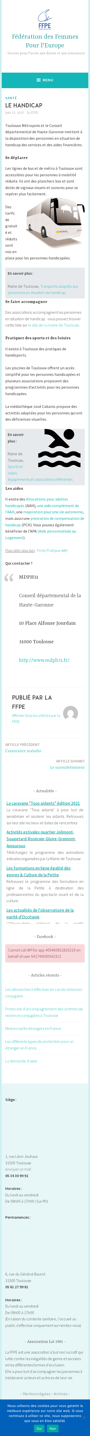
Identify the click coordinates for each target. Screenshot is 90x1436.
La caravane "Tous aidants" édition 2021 (43, 803)
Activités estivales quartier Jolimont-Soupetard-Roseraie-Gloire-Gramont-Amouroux (41, 838)
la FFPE (32, 113)
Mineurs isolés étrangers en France (33, 1028)
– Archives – (60, 1393)
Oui (39, 1428)
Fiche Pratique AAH (52, 550)
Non (53, 1428)
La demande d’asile (21, 1060)
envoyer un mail (18, 1169)
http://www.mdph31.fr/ (44, 660)
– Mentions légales (35, 1393)
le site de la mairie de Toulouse (53, 325)
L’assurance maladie (23, 747)
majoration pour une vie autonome (53, 511)
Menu (48, 80)
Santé (11, 98)
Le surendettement (67, 764)
